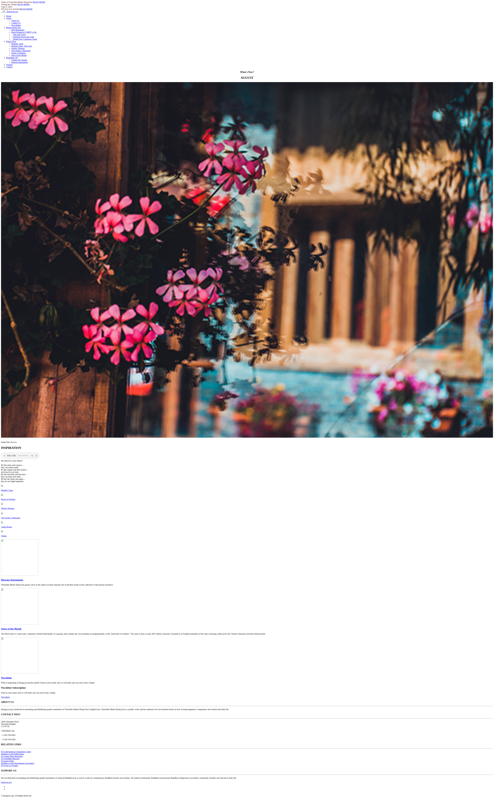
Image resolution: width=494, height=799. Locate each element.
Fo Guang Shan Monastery (12, 756)
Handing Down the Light (22, 37)
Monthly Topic (17, 44)
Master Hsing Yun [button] (13, 28)
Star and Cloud (18, 34)
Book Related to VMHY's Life (24, 32)
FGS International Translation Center (16, 752)
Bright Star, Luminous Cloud (24, 39)
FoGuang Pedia (7, 761)
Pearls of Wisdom (18, 53)
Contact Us (15, 23)
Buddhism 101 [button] (12, 58)
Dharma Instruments (19, 62)
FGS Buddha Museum (10, 759)
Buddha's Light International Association (17, 763)
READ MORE (39, 2)
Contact (9, 67)
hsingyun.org (6, 782)
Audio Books (6, 527)
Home (8, 16)
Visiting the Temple (19, 60)
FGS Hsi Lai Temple (9, 766)
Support (9, 65)
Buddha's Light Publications (12, 754)
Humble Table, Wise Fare (21, 46)
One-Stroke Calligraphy (21, 51)
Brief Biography (18, 30)
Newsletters (16, 25)
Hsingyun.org (11, 12)
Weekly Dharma (18, 48)
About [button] (8, 18)
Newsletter (6, 677)
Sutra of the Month (19, 55)
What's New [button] (11, 41)
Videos (4, 536)
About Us (15, 21)
